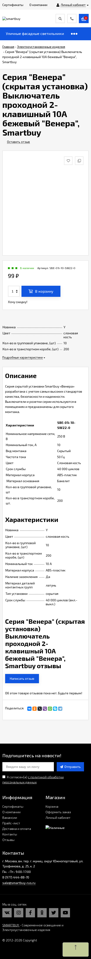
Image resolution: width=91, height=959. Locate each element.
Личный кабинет (58, 817)
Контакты (9, 834)
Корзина (52, 806)
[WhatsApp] (50, 709)
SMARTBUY (11, 925)
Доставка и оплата (16, 829)
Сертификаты (12, 806)
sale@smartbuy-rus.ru (18, 883)
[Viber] (45, 709)
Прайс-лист (11, 823)
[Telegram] (60, 709)
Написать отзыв (22, 678)
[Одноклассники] (34, 709)
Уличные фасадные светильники (35, 33)
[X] (40, 709)
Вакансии (9, 817)
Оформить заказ (58, 812)
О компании (11, 812)
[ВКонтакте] (29, 709)
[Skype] (55, 709)
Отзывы (8, 840)
